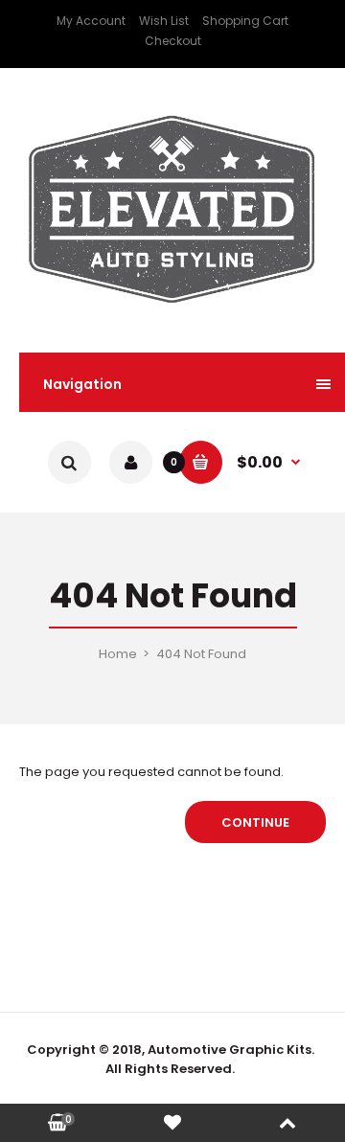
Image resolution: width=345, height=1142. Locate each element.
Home (118, 654)
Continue (255, 822)
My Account (91, 20)
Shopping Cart (245, 20)
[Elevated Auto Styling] (172, 309)
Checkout (173, 41)
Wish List (164, 20)
